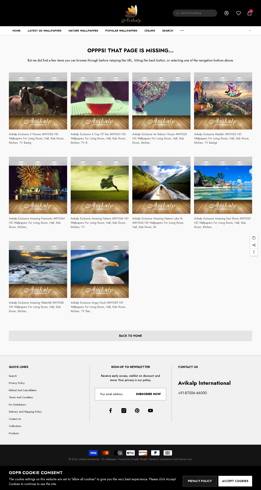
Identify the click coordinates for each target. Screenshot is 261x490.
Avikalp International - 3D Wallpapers (98, 459)
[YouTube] (150, 410)
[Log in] (226, 13)
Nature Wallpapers (83, 31)
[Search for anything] (195, 13)
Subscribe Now (148, 394)
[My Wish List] (238, 13)
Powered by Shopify (128, 459)
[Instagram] (123, 410)
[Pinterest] (137, 410)
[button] (249, 13)
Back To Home (130, 336)
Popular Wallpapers (121, 31)
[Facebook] (110, 410)
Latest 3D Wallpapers (44, 31)
